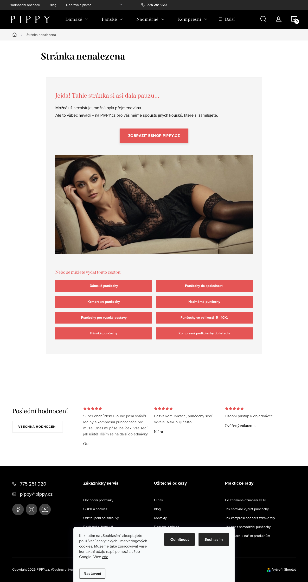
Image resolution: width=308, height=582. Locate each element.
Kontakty (160, 518)
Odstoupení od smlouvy (101, 518)
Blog (53, 4)
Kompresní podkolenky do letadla (204, 333)
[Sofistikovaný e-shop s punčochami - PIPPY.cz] (154, 209)
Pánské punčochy (103, 333)
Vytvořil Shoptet (284, 569)
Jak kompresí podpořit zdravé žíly (250, 518)
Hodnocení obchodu (25, 4)
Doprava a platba (78, 4)
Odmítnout (179, 539)
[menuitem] (77, 19)
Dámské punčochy (104, 285)
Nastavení (92, 573)
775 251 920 (33, 483)
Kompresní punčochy (104, 301)
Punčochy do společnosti (204, 285)
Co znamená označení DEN (245, 500)
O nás (158, 500)
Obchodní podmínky (98, 500)
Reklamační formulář (98, 527)
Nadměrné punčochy (204, 301)
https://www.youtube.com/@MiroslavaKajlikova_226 (45, 509)
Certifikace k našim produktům (247, 536)
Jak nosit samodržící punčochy (248, 527)
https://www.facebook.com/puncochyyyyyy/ (18, 509)
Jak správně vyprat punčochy (247, 509)
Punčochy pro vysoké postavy (104, 317)
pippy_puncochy (31, 509)
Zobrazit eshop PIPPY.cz (154, 135)
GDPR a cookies (95, 509)
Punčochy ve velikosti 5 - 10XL (204, 317)
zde (105, 556)
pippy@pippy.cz (36, 493)
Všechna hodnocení (37, 426)
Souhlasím (214, 539)
